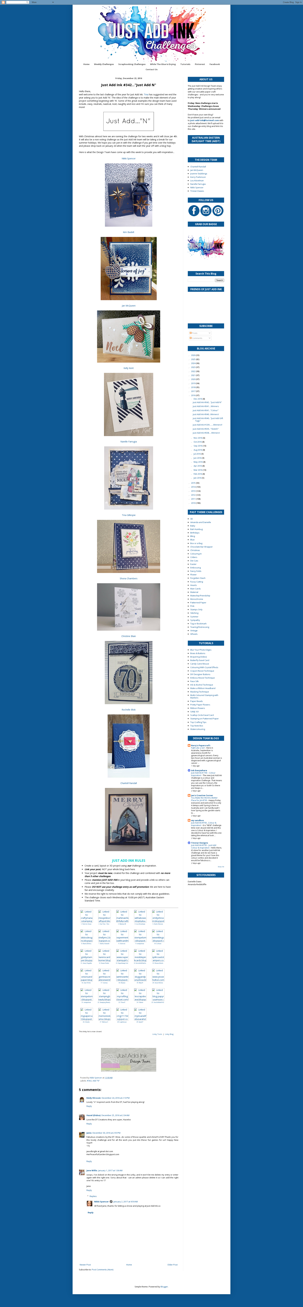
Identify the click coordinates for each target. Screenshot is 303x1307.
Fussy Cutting (196, 581)
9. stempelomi (140, 943)
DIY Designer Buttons (200, 674)
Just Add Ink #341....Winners (206, 406)
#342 (89, 1080)
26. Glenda (86, 1022)
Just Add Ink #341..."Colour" (206, 410)
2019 (193, 383)
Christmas (195, 550)
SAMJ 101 (194, 711)
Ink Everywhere (199, 770)
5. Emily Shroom (158, 924)
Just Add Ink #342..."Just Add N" (207, 402)
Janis (89, 1132)
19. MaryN (140, 983)
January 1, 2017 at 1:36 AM (110, 1170)
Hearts (193, 585)
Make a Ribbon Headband (202, 688)
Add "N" (96, 1080)
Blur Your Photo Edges (200, 649)
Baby (192, 525)
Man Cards (195, 588)
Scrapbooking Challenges (132, 64)
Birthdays (194, 532)
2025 (193, 359)
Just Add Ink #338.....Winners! (206, 432)
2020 (193, 379)
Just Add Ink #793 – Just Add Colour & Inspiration (203, 846)
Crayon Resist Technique (202, 670)
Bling (192, 536)
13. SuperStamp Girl (122, 963)
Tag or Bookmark (198, 623)
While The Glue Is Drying (163, 64)
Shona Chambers (128, 578)
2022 (193, 371)
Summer (194, 616)
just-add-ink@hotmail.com (204, 120)
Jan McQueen (129, 305)
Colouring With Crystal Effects (204, 667)
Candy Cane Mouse (199, 663)
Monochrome (196, 599)
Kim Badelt (128, 232)
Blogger (164, 1286)
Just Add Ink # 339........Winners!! (207, 424)
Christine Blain (128, 636)
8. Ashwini (122, 943)
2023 (193, 367)
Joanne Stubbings (198, 173)
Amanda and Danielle (200, 522)
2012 (193, 494)
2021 (193, 375)
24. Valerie (140, 1002)
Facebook (215, 64)
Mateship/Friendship (200, 595)
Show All (221, 867)
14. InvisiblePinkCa (140, 963)
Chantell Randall (128, 783)
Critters (193, 557)
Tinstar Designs (199, 842)
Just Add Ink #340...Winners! (206, 414)
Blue (192, 539)
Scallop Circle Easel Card (202, 715)
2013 (193, 491)
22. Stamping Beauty (104, 1002)
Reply (89, 1106)
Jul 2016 (197, 453)
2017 (193, 391)
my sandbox (197, 820)
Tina (146, 94)
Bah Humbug (196, 529)
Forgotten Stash (197, 578)
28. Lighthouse (122, 1022)
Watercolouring (197, 729)
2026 (193, 355)
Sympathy (195, 620)
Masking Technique (199, 691)
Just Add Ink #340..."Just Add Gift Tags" (208, 419)
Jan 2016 (198, 477)
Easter (193, 564)
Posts (194, 333)
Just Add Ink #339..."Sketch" (206, 428)
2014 (193, 486)
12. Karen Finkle (104, 963)
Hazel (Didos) (93, 1115)
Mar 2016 (198, 469)
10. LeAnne (157, 943)
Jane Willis (91, 1170)
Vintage (194, 630)
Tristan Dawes (197, 191)
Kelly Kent (129, 368)
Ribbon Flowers (197, 708)
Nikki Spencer (129, 158)
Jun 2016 (198, 457)
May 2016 (198, 461)
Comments (197, 338)
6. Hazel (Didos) (86, 943)
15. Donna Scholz (157, 963)
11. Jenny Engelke (86, 963)
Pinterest (200, 64)
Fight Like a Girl (198, 748)
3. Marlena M (122, 924)
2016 (193, 395)
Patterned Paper (198, 602)
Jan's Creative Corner (202, 795)
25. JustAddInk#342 (158, 1002)
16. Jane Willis (86, 983)
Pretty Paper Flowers (200, 704)
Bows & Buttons (197, 653)
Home (86, 64)
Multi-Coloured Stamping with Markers (204, 696)
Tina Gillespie (129, 515)
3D (191, 518)
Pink (192, 606)
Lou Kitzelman (197, 180)
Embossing (195, 567)
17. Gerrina (104, 983)
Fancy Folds (195, 571)
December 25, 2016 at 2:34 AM (115, 1115)
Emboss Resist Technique (202, 677)
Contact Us (151, 69)
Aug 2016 (198, 449)
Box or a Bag (196, 543)
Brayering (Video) (198, 656)
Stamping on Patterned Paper (204, 718)
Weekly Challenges (104, 64)
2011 (193, 498)
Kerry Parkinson (198, 177)
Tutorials (185, 64)
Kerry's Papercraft (200, 745)
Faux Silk (194, 681)
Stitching (194, 613)
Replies (93, 1196)
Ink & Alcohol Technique (201, 684)
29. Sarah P (140, 1022)
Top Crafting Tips (198, 722)
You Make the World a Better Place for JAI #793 (204, 799)
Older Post (172, 1264)
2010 (193, 503)
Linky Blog (169, 1034)
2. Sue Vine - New (104, 924)
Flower (193, 574)
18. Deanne (122, 983)
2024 (193, 363)
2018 (193, 387)
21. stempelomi (86, 1002)
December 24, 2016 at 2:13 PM (116, 1097)
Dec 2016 (198, 398)
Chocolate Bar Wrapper (201, 546)
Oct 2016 (198, 441)
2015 (193, 482)
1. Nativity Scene (86, 924)
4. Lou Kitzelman (140, 924)
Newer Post (85, 1264)
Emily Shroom (93, 1097)
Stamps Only (196, 609)
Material (194, 592)
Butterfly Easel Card (199, 660)
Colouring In (196, 553)
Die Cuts (194, 560)
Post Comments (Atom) (102, 1269)
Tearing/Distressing (199, 627)
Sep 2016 (198, 445)
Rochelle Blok (129, 709)
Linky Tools (157, 1034)
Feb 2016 (198, 473)
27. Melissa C (104, 1022)
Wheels (194, 634)
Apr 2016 (198, 465)
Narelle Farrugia (128, 441)
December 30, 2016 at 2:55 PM (106, 1132)
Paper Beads (196, 701)
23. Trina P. (122, 1002)
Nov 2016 (198, 437)
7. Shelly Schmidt (104, 943)
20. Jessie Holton (157, 983)
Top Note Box (196, 725)
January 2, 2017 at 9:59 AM (125, 1201)
